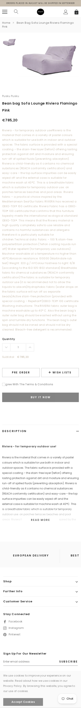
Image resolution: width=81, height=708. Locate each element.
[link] (9, 42)
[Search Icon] (16, 12)
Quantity (8, 339)
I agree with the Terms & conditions (27, 384)
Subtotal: (8, 357)
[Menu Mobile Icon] (4, 11)
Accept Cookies (23, 702)
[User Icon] (66, 12)
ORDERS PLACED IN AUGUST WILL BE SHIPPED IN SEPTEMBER (40, 3)
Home (6, 23)
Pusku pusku (10, 96)
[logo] (40, 11)
